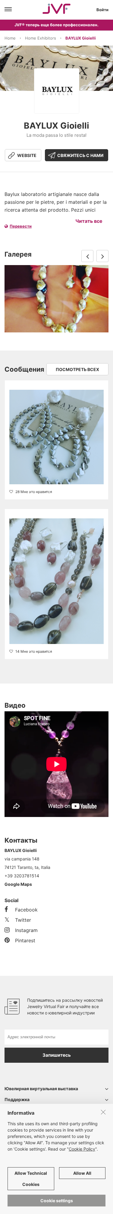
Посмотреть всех (77, 369)
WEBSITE (26, 155)
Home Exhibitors (40, 38)
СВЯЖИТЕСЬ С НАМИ (80, 155)
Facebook (26, 910)
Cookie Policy (82, 1149)
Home (10, 38)
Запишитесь (56, 1055)
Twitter (23, 920)
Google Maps (18, 884)
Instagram (26, 930)
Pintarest (25, 940)
